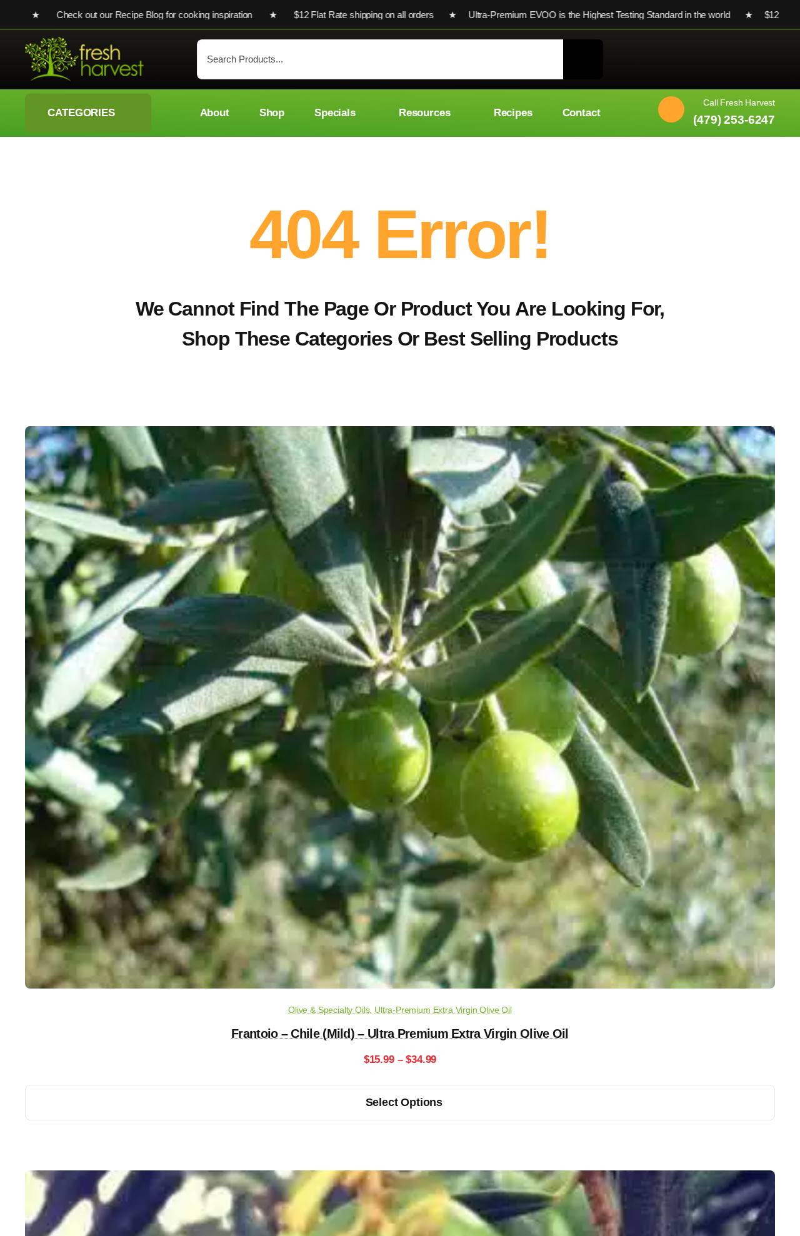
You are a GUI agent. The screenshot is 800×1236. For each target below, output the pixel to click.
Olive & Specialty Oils (328, 1010)
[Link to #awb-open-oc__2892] (769, 60)
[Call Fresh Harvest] (712, 113)
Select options (404, 1102)
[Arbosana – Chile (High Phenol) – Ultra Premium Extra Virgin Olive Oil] (400, 1179)
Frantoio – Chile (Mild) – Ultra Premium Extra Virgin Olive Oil (400, 1033)
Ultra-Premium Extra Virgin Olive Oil (443, 1010)
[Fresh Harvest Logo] (84, 42)
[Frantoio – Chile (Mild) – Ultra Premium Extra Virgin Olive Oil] (400, 435)
